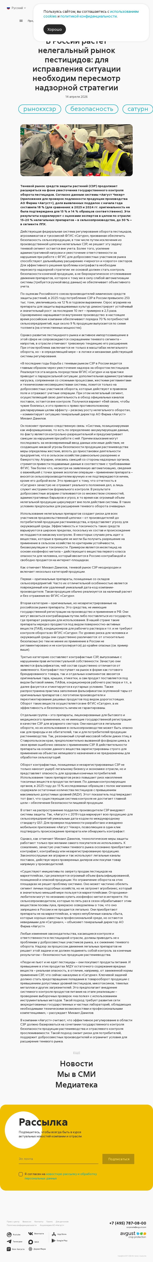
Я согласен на (61, 1176)
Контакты (38, 1221)
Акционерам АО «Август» (52, 1225)
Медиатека (76, 1084)
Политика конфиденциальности (22, 1225)
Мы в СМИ (76, 1074)
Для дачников (62, 1221)
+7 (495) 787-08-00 (127, 1223)
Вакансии (27, 1221)
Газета (49, 1221)
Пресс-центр (13, 1221)
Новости (76, 1063)
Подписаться (118, 1159)
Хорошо (54, 29)
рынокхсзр (39, 108)
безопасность (91, 108)
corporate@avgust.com (136, 1227)
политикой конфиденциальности (88, 16)
